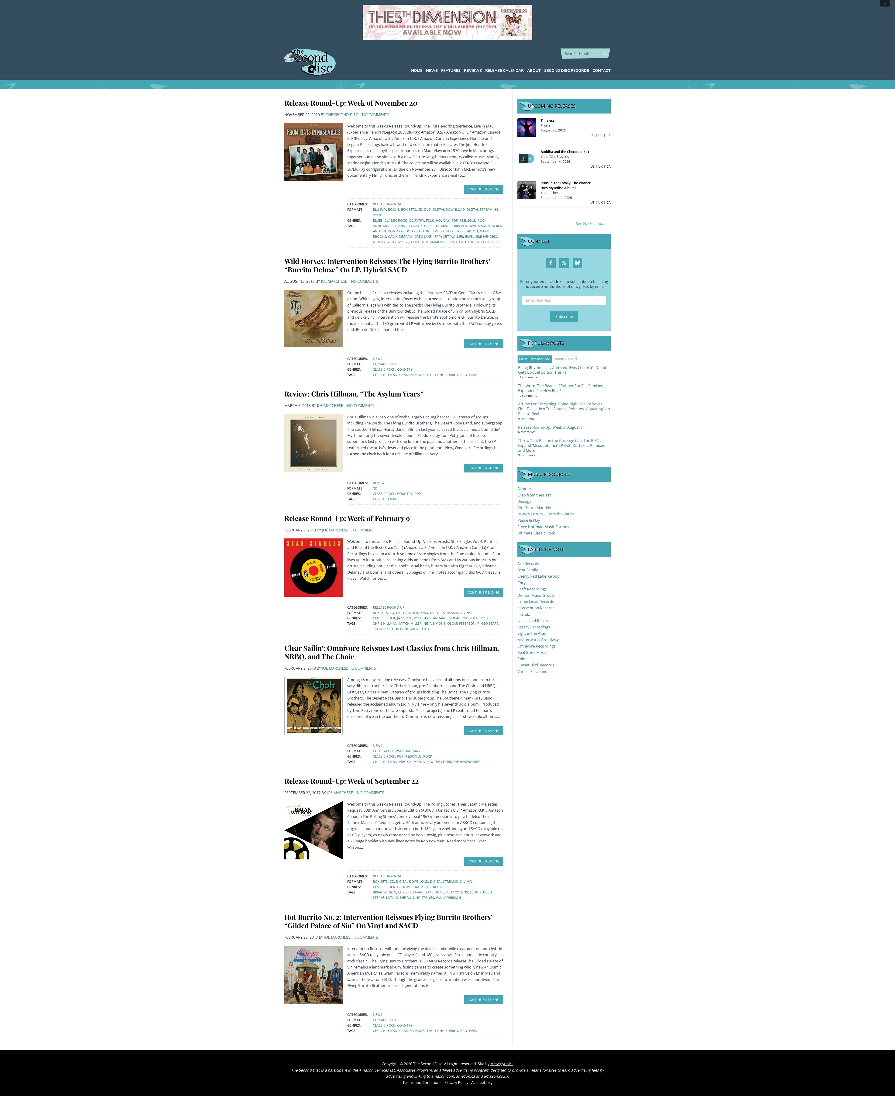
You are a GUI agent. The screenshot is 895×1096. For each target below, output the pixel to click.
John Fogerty (384, 242)
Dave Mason (479, 226)
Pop (454, 220)
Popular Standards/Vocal (437, 618)
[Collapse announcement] (885, 3)
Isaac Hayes (434, 892)
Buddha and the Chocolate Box (565, 151)
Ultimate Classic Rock (536, 533)
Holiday (443, 220)
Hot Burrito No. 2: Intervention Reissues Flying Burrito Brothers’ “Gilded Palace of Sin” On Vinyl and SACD (388, 921)
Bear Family (527, 569)
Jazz (400, 618)
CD (420, 209)
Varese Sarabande (533, 671)
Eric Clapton (466, 231)
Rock (482, 220)
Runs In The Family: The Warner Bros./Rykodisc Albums (566, 185)
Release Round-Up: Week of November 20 (350, 102)
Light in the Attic (531, 633)
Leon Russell (481, 892)
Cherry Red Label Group (538, 576)
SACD (383, 364)
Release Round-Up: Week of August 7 (550, 427)
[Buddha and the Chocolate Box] (526, 158)
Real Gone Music (532, 652)
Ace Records (528, 563)
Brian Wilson (384, 892)
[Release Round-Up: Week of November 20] (313, 151)
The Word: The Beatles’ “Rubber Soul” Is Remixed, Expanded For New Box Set (561, 388)
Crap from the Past (534, 495)
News (377, 358)
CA (608, 135)
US (592, 135)
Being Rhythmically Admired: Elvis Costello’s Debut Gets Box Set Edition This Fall (562, 370)
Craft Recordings (532, 589)
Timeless (547, 120)
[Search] (604, 53)
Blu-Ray (379, 209)
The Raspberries (467, 761)
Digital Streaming (482, 209)
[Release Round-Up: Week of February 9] (313, 567)
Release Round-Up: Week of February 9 (347, 518)
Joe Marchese (334, 281)
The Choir (442, 761)
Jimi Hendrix (486, 236)
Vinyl (377, 215)
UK (600, 135)
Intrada (523, 614)
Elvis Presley (442, 231)
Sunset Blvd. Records (535, 665)
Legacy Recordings (533, 627)
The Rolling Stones (417, 897)
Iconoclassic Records (535, 601)
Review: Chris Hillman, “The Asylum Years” (353, 393)
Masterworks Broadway (538, 639)
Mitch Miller (410, 623)
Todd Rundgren (404, 629)
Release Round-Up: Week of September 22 (351, 781)
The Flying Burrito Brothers (452, 374)
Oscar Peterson (461, 623)
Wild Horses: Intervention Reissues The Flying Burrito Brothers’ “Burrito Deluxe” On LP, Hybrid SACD (387, 265)
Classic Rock (396, 220)
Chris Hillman (436, 226)
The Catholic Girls (484, 242)
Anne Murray (384, 226)
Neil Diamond (434, 242)
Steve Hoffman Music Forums (543, 526)
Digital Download (449, 209)
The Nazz (380, 629)
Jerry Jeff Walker (448, 236)
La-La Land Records (534, 620)
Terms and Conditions (422, 1082)
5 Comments (366, 937)
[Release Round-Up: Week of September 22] (313, 829)
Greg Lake (423, 236)
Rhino (522, 658)
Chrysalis (525, 582)
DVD (427, 209)
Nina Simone (434, 623)
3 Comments (364, 668)
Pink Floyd (457, 242)
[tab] (534, 359)
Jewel (469, 236)
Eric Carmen (410, 761)
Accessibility (481, 1082)
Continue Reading (483, 189)
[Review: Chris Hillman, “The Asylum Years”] (313, 442)
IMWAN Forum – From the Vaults (546, 514)
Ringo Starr (488, 623)
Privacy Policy (456, 1082)
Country (416, 220)
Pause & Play (528, 520)
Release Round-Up (388, 204)
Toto (424, 629)
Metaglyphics (501, 1063)
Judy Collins (457, 892)
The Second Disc (342, 114)
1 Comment (363, 530)
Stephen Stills (385, 897)
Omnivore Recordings (536, 646)
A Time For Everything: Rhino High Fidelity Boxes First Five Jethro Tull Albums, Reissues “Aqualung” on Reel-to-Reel (564, 408)
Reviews (379, 483)
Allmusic (524, 488)
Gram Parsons (412, 374)
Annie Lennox (410, 226)
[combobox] (585, 53)
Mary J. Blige (409, 242)
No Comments (375, 114)
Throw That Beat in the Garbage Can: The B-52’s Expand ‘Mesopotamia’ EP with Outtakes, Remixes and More (561, 445)
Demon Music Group (535, 595)
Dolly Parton (418, 231)
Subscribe (564, 316)
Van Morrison (448, 897)
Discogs (524, 501)
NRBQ (427, 761)
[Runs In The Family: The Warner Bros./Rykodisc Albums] (526, 189)
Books (393, 209)
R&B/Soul (468, 220)
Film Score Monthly (534, 507)
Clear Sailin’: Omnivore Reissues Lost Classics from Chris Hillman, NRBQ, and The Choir (391, 652)
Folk (430, 220)
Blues (378, 220)
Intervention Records (535, 607)
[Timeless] (526, 127)
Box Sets (408, 209)
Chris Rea (459, 226)
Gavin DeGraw (400, 236)
